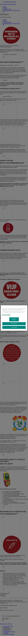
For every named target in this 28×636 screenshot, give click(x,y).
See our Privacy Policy (6, 314)
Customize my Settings (14, 319)
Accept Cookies (14, 327)
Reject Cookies (14, 323)
